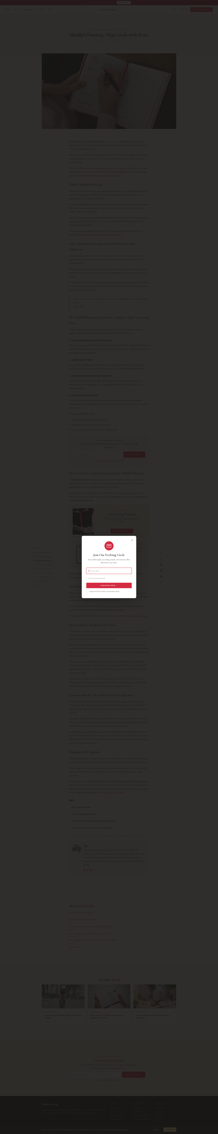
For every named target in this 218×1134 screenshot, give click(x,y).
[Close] (131, 540)
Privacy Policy (102, 591)
